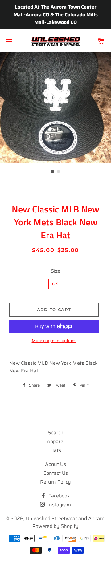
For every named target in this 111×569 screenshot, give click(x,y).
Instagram (58, 505)
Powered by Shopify (55, 526)
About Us (55, 464)
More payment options (54, 340)
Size (55, 271)
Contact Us (55, 473)
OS (55, 283)
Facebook (58, 496)
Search (56, 432)
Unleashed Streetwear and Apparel (66, 518)
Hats (55, 450)
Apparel (55, 441)
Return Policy (55, 482)
